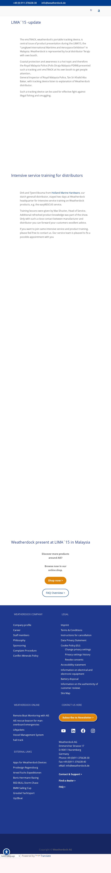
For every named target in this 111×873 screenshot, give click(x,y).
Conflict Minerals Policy (25, 655)
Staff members (21, 635)
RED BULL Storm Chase (25, 782)
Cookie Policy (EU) (70, 645)
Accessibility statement (73, 664)
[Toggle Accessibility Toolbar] (6, 851)
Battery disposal (69, 679)
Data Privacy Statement (73, 640)
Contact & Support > (70, 774)
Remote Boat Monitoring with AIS (31, 715)
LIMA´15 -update (26, 22)
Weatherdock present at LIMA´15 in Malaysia (50, 542)
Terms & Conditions (71, 630)
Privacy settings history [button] (77, 654)
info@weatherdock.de (77, 765)
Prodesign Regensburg (25, 767)
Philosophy (19, 640)
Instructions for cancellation (76, 635)
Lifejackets (18, 729)
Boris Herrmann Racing (26, 777)
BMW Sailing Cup (22, 788)
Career (17, 630)
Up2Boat (18, 798)
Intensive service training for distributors (47, 175)
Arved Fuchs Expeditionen (27, 772)
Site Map (65, 693)
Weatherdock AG (62, 849)
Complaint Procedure (25, 650)
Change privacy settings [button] (78, 649)
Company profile (22, 625)
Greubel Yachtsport (24, 793)
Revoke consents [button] (74, 659)
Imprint (65, 625)
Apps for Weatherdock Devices (30, 762)
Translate (46, 855)
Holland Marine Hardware (66, 192)
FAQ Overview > (55, 593)
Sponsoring (19, 645)
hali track (18, 740)
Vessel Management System (28, 734)
